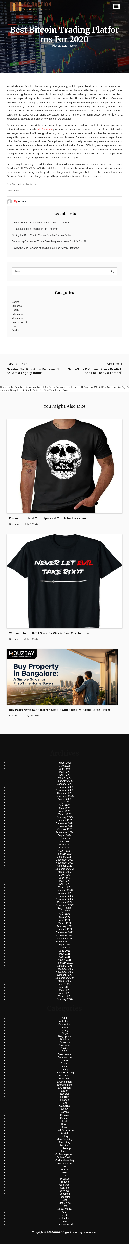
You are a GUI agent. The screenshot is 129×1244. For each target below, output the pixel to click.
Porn (64, 1175)
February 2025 (65, 817)
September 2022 (64, 905)
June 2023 (64, 877)
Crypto (64, 1063)
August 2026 (64, 762)
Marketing (17, 318)
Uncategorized (65, 1224)
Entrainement (64, 1084)
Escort (64, 1090)
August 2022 (64, 908)
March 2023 (64, 887)
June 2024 (64, 841)
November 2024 (64, 826)
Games (64, 1111)
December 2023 (64, 859)
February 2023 (65, 890)
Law (14, 326)
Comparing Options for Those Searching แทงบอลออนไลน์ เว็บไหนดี (49, 241)
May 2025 (64, 808)
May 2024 (64, 844)
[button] (116, 6)
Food (64, 1102)
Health (15, 309)
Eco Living (64, 1075)
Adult (64, 1018)
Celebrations (64, 1054)
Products (65, 1181)
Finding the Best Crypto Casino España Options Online (42, 235)
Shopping (64, 1193)
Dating (64, 1066)
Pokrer (64, 1172)
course (64, 1060)
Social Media (64, 1208)
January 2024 (64, 856)
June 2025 (64, 805)
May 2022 (64, 917)
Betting (64, 1030)
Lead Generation (64, 1130)
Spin (64, 1211)
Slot (64, 1199)
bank (16, 190)
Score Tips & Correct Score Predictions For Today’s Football (95, 371)
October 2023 (64, 865)
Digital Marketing (64, 1072)
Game (64, 1108)
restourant (64, 1184)
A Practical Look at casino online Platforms (35, 228)
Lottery (64, 1136)
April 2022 (64, 920)
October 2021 (64, 938)
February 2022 (65, 926)
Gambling (64, 1105)
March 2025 (64, 814)
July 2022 (64, 911)
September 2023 (64, 868)
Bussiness (64, 1045)
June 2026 (64, 768)
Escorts (64, 1093)
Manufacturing (64, 1139)
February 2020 (65, 999)
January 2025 (64, 820)
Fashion (64, 1096)
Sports (64, 1215)
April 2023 (64, 883)
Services (64, 1190)
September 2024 (64, 832)
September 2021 (64, 941)
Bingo (64, 1033)
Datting (64, 1069)
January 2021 (64, 965)
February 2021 (65, 962)
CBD (64, 1051)
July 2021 (64, 947)
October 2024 (64, 829)
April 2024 (64, 847)
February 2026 (65, 780)
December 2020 (64, 968)
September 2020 (64, 977)
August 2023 (64, 871)
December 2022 (64, 896)
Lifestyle (64, 1133)
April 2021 (64, 956)
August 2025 (64, 799)
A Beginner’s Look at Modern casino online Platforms (41, 222)
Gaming (64, 1115)
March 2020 (64, 996)
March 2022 (64, 923)
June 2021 (64, 950)
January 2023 (64, 893)
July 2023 (64, 874)
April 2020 (64, 993)
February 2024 (65, 853)
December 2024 (64, 823)
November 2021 (64, 935)
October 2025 (64, 793)
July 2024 (64, 838)
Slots (64, 1205)
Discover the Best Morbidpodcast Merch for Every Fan (47, 518)
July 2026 (64, 765)
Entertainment (19, 322)
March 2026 (64, 777)
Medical (64, 1145)
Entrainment (64, 1087)
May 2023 (64, 880)
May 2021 (64, 953)
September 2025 (64, 796)
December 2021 (64, 932)
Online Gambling (64, 1160)
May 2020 (64, 990)
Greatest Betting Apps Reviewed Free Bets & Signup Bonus (34, 371)
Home (64, 1124)
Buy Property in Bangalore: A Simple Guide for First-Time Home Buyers (60, 709)
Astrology (64, 1021)
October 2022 (64, 902)
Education (17, 314)
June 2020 (64, 987)
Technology (64, 1218)
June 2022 (64, 914)
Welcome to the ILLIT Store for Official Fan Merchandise (49, 633)
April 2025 (64, 811)
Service (64, 1187)
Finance (64, 1099)
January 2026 (64, 783)
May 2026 (64, 771)
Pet (64, 1166)
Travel (64, 1221)
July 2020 (64, 984)
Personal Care (64, 1163)
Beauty (64, 1027)
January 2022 (64, 929)
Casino (15, 301)
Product (16, 330)
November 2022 (64, 899)
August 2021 (64, 944)
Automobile (64, 1024)
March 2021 (64, 959)
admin (73, 45)
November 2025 (64, 790)
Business (31, 184)
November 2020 (64, 971)
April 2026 (64, 774)
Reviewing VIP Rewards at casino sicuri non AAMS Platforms (45, 247)
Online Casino (64, 1157)
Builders (64, 1039)
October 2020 (64, 974)
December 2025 (64, 786)
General (64, 1118)
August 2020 (64, 980)
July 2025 (64, 802)
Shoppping (64, 1196)
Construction (65, 1057)
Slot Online (65, 1202)
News (64, 1151)
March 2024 (64, 850)
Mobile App (64, 1148)
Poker (64, 1169)
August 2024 (64, 835)
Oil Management (64, 1154)
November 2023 (64, 862)
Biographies (64, 1036)
